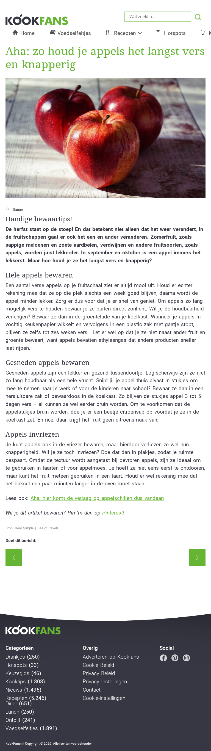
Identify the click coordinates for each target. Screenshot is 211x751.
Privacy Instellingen (105, 681)
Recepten (125, 33)
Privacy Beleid (99, 673)
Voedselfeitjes (74, 33)
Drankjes (15, 657)
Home (27, 33)
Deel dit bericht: (21, 540)
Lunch (12, 712)
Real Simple (24, 528)
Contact (92, 690)
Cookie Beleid (98, 665)
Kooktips (15, 681)
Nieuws (13, 690)
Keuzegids (17, 673)
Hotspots (175, 33)
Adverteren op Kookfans (111, 657)
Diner (11, 703)
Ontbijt (12, 720)
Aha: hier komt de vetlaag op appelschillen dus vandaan (97, 498)
